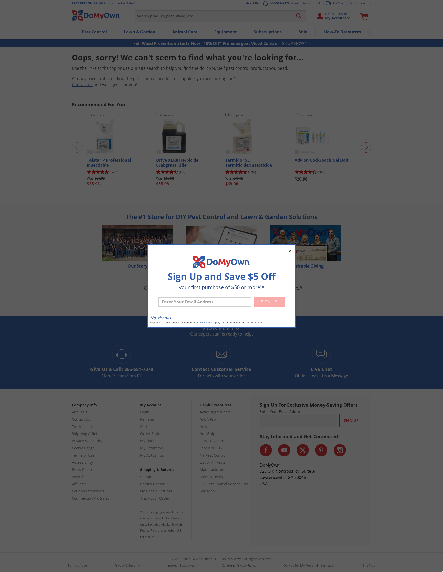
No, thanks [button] (160, 318)
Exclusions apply (210, 322)
